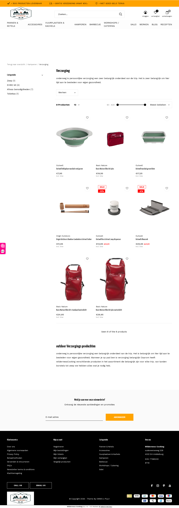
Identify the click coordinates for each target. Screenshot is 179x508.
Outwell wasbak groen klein (145, 169)
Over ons (11, 447)
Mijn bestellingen (61, 450)
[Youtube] (170, 486)
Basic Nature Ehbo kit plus (105, 169)
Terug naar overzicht (16, 64)
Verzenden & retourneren (18, 462)
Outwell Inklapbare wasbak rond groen (69, 169)
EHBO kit (13, 85)
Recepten (166, 24)
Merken (144, 24)
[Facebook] (152, 486)
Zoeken (120, 14)
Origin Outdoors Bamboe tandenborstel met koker (74, 239)
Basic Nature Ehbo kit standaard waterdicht (71, 310)
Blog (154, 24)
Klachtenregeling (14, 473)
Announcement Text (89, 50)
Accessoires (35, 24)
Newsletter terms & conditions (21, 469)
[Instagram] (157, 486)
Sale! (133, 24)
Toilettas (13, 93)
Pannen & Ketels (12, 24)
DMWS (100, 499)
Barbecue (95, 24)
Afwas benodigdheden (20, 89)
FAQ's (9, 465)
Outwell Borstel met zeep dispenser (108, 239)
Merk (62, 92)
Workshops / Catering (111, 24)
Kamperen (80, 24)
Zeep (11, 80)
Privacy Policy (13, 454)
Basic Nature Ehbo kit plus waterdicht (109, 310)
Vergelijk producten (61, 462)
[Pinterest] (164, 486)
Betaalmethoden (14, 458)
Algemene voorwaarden (17, 450)
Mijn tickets (58, 454)
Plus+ (107, 499)
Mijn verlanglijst (60, 458)
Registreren (58, 447)
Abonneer (119, 417)
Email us (40, 485)
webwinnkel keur (106, 506)
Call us (18, 485)
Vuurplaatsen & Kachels (54, 24)
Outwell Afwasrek (142, 239)
